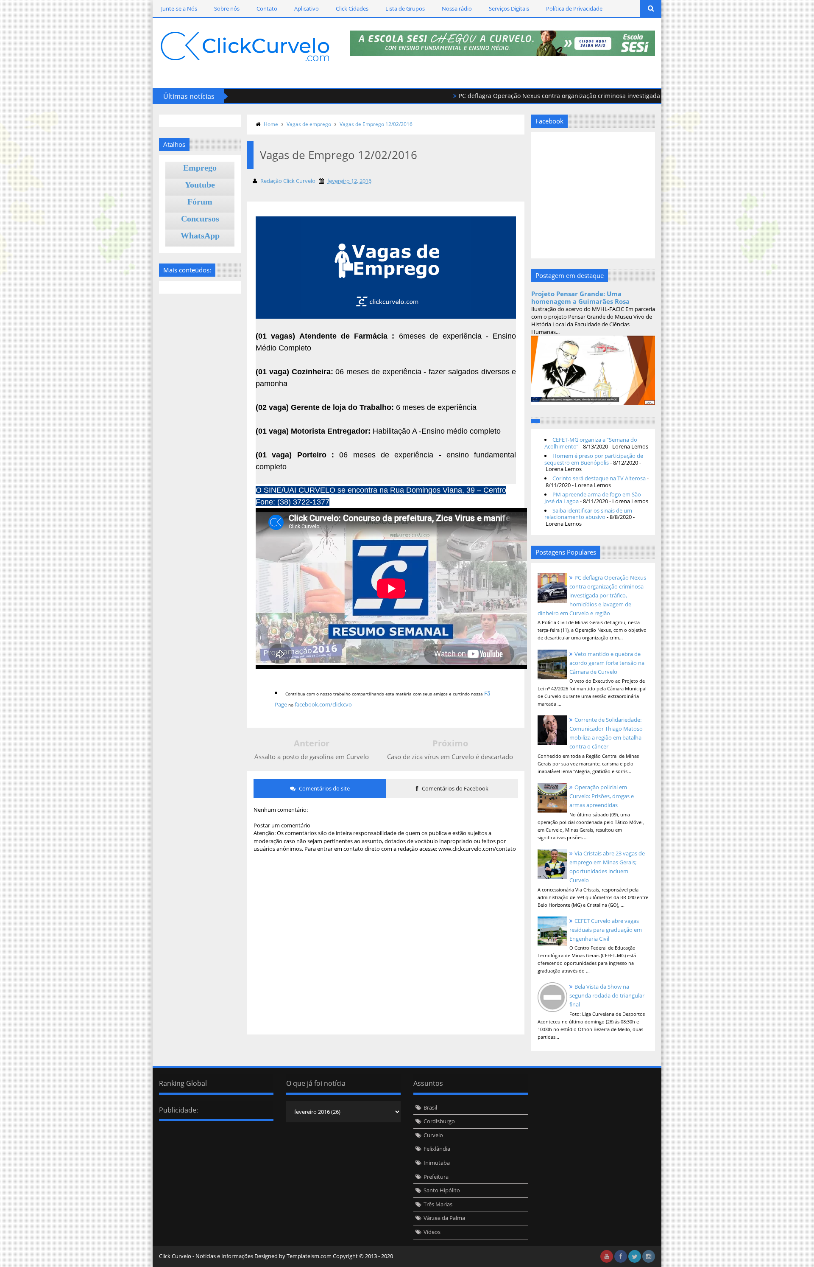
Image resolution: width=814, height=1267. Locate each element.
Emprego (200, 167)
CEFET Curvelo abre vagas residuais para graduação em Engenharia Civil (605, 929)
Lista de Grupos (405, 8)
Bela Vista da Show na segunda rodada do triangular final (606, 995)
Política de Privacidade (574, 8)
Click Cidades (352, 8)
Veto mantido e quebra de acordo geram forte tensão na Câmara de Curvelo (606, 663)
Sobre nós (227, 8)
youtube (606, 1256)
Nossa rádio (457, 8)
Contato (266, 8)
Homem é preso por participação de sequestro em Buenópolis (593, 459)
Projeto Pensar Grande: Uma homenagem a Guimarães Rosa (580, 297)
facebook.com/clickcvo (323, 704)
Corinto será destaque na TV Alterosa (599, 478)
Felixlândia (437, 1148)
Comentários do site (324, 788)
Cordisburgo (439, 1121)
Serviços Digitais (509, 8)
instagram (648, 1256)
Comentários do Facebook (454, 788)
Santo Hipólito (442, 1190)
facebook (620, 1256)
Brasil (430, 1107)
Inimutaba (437, 1162)
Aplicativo (306, 8)
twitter (634, 1256)
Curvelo (433, 1135)
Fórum (199, 201)
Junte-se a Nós (179, 8)
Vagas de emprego (309, 124)
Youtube (200, 184)
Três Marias (438, 1204)
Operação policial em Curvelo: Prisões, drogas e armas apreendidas (601, 796)
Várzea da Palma (444, 1218)
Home (271, 124)
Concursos (200, 218)
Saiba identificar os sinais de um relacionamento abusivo (588, 514)
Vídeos (432, 1232)
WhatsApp (200, 235)
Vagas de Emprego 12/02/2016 (376, 124)
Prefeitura (436, 1176)
